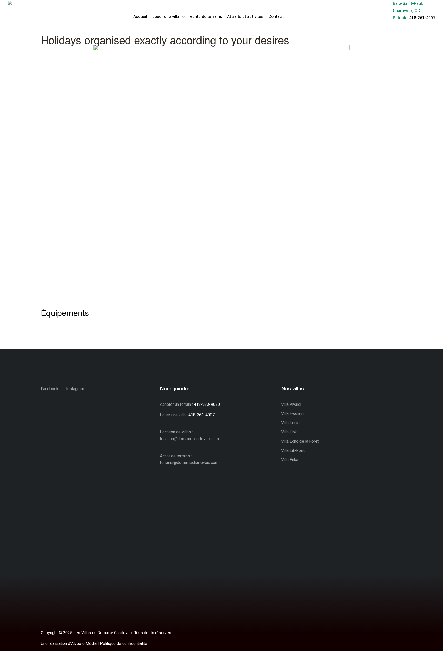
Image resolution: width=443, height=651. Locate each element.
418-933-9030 (207, 404)
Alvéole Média (84, 643)
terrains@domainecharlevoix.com (189, 463)
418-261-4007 (422, 18)
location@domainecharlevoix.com (189, 439)
